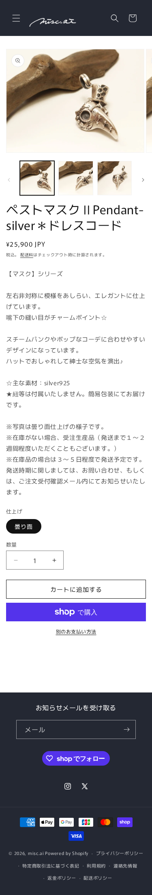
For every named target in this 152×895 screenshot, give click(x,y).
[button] (16, 18)
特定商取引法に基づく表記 (50, 865)
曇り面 (24, 526)
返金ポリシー (61, 877)
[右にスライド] (143, 180)
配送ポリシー (97, 877)
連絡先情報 (125, 865)
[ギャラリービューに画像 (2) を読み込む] (75, 178)
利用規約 (96, 865)
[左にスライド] (9, 180)
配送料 (26, 254)
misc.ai (36, 853)
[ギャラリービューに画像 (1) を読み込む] (37, 178)
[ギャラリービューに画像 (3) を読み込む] (114, 178)
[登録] (126, 729)
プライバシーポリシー (119, 853)
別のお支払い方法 (76, 631)
